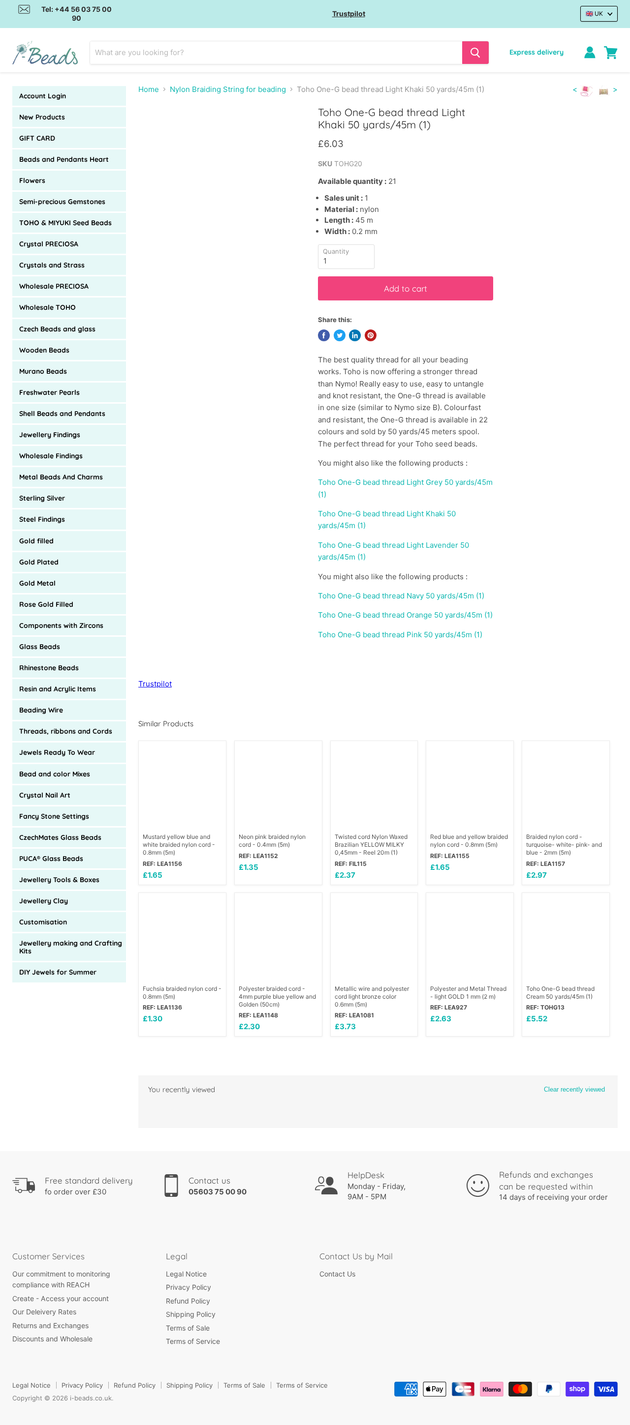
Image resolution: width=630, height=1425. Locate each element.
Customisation (43, 922)
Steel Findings (42, 519)
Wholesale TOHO (47, 307)
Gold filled (36, 540)
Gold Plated (39, 562)
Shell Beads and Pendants (62, 413)
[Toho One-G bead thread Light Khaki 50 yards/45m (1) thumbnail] (156, 134)
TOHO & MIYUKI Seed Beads (65, 222)
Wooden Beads (44, 350)
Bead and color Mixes (54, 774)
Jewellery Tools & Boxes (59, 879)
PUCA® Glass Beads (51, 858)
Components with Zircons (61, 625)
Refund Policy (188, 1301)
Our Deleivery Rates (44, 1311)
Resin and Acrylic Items (57, 688)
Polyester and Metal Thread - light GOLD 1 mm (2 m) (468, 992)
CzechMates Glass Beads (60, 837)
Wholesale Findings (51, 455)
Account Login (42, 95)
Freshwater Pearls (49, 392)
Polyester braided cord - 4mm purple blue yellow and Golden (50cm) (277, 996)
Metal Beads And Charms (61, 477)
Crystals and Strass (52, 265)
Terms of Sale (188, 1328)
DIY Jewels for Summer (57, 972)
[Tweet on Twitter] (340, 335)
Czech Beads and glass (57, 329)
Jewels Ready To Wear (57, 752)
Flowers (32, 180)
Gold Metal (37, 583)
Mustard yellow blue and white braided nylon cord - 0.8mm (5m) (179, 844)
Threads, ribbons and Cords (65, 731)
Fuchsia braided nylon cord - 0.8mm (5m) (182, 992)
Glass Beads (39, 646)
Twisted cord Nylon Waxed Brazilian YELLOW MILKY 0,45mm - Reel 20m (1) (371, 844)
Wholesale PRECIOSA (54, 286)
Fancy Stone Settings (54, 816)
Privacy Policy (188, 1287)
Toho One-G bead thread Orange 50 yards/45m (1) (405, 615)
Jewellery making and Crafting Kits (70, 947)
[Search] (475, 52)
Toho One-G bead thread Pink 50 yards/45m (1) (400, 634)
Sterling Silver (42, 498)
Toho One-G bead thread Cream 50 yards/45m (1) (560, 992)
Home (148, 89)
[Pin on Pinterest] (371, 335)
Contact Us (337, 1274)
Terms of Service (193, 1341)
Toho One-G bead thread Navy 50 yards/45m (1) (401, 595)
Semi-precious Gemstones (62, 201)
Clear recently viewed (574, 1089)
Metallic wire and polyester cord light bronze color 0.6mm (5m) (372, 996)
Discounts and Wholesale (52, 1339)
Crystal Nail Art (44, 795)
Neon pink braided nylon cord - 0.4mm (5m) (272, 840)
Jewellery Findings (49, 434)
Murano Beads (43, 371)
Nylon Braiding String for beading (228, 89)
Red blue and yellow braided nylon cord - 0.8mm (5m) (469, 840)
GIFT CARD (37, 138)
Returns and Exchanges (50, 1325)
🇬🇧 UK (594, 13)
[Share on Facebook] (324, 335)
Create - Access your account (60, 1298)
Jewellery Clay (43, 900)
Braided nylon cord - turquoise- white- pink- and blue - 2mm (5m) (564, 844)
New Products (42, 117)
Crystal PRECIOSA (48, 243)
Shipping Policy (191, 1314)
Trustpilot (348, 13)
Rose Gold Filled (46, 604)
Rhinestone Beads (49, 667)
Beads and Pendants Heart (64, 159)
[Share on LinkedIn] (355, 335)
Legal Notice (186, 1274)
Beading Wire (41, 710)
